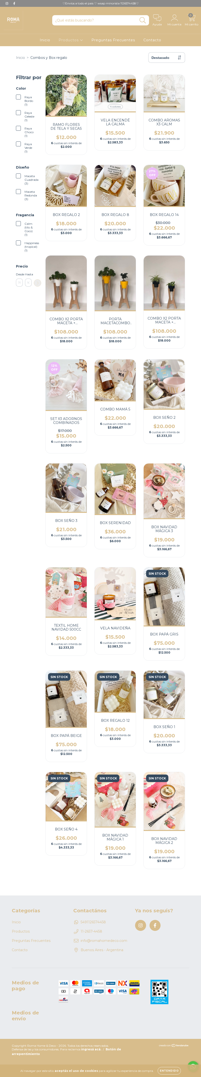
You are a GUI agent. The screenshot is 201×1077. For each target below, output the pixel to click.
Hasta (28, 274)
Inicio (45, 40)
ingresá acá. (91, 1049)
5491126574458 (93, 922)
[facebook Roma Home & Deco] (14, 3)
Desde (19, 274)
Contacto (152, 40)
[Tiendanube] (174, 1046)
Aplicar (37, 283)
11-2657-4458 (91, 931)
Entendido (169, 1070)
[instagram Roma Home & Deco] (7, 3)
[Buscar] (143, 20)
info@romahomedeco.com (104, 940)
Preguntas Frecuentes (113, 40)
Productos (69, 40)
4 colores (115, 106)
